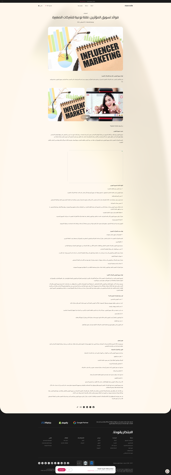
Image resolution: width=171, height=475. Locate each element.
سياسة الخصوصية (91, 470)
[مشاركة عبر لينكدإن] (87, 407)
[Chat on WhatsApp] (167, 471)
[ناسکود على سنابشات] (46, 463)
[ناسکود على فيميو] (42, 463)
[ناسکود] (129, 5)
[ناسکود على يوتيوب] (39, 463)
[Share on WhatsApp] (84, 407)
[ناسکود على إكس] (58, 463)
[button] (87, 117)
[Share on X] (90, 407)
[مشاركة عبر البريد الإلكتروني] (81, 407)
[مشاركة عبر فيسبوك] (93, 407)
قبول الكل (61, 470)
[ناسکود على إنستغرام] (65, 463)
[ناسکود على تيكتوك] (55, 463)
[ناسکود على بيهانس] (49, 463)
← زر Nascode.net (83, 1)
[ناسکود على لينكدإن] (62, 463)
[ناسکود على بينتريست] (52, 463)
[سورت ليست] (79, 463)
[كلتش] (85, 463)
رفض (69, 470)
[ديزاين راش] (91, 463)
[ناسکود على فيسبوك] (68, 463)
